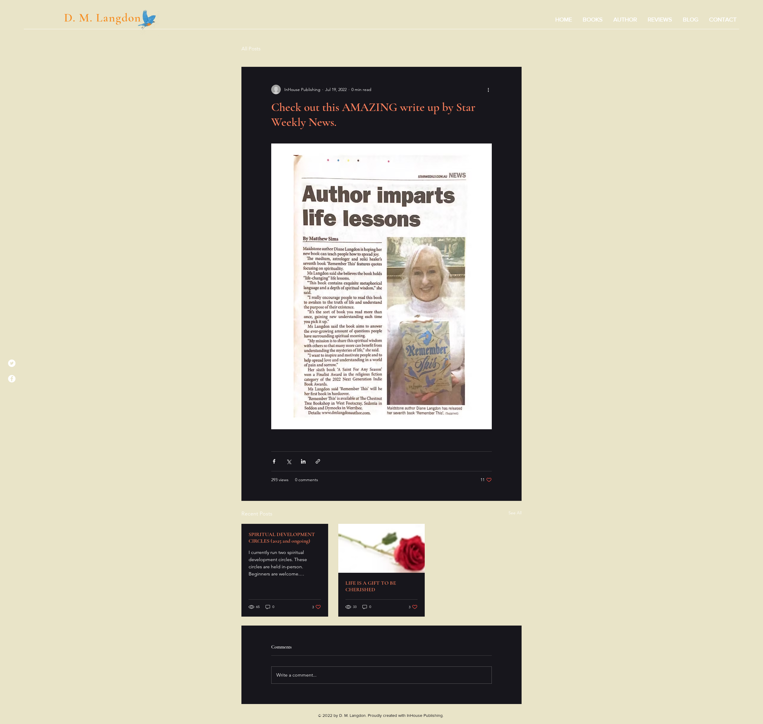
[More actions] (488, 89)
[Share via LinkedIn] (303, 461)
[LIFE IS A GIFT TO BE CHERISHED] (381, 548)
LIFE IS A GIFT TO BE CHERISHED (370, 586)
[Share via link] (318, 461)
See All (515, 512)
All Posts (250, 49)
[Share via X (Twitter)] (288, 461)
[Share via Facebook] (274, 461)
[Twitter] (11, 363)
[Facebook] (11, 378)
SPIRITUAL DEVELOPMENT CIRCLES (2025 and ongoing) (282, 537)
